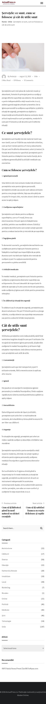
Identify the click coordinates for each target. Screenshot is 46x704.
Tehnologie (6, 621)
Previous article (10, 503)
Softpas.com (33, 668)
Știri (3, 615)
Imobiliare (6, 576)
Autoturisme (7, 548)
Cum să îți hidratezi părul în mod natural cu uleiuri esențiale (11, 512)
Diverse (5, 559)
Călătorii (5, 554)
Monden (5, 593)
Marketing (6, 587)
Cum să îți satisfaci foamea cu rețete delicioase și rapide (34, 510)
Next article (37, 503)
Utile (10, 21)
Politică (5, 604)
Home (4, 21)
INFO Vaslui (6, 668)
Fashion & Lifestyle (9, 570)
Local (4, 582)
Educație (5, 565)
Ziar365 (25, 668)
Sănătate (5, 610)
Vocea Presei (16, 668)
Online (4, 598)
